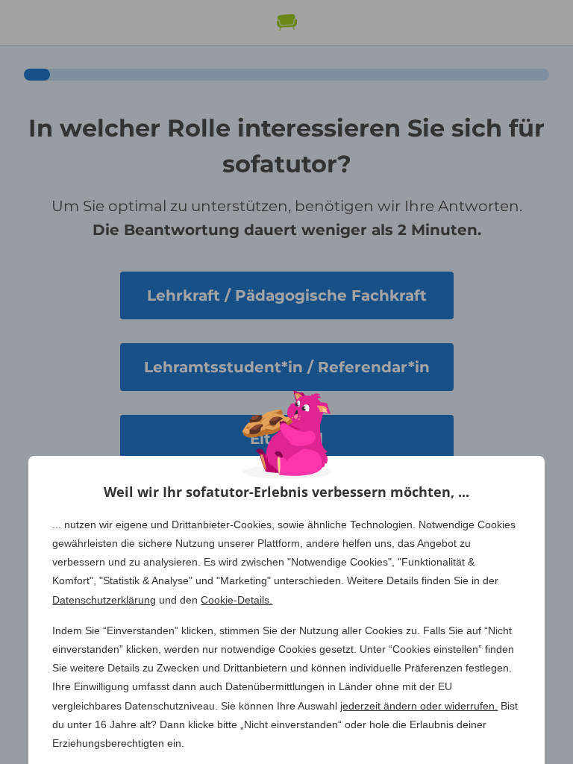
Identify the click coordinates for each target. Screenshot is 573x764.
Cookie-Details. (236, 600)
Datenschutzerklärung (104, 600)
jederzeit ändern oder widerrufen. (419, 706)
